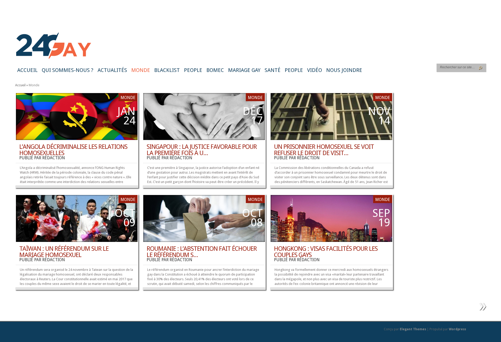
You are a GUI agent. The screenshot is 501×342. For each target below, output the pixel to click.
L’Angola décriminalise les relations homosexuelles (73, 150)
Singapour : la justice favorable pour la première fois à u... (202, 150)
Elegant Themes (413, 329)
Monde (140, 70)
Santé (273, 70)
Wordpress (457, 329)
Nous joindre (344, 70)
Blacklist (167, 70)
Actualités (112, 70)
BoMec (215, 70)
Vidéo (314, 70)
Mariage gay (244, 70)
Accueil (27, 70)
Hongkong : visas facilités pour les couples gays (326, 252)
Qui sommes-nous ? (67, 70)
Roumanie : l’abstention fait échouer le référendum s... (202, 252)
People (193, 70)
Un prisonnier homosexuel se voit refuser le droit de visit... (324, 150)
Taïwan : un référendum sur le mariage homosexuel (64, 252)
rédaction (53, 157)
